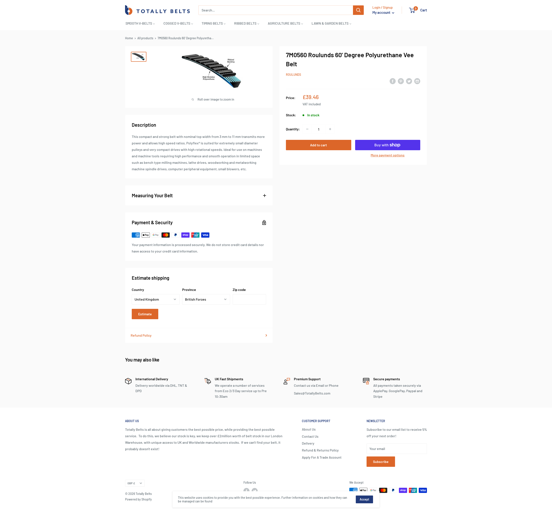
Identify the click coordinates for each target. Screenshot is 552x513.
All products (145, 38)
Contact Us (310, 436)
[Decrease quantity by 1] (307, 129)
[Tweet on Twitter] (409, 80)
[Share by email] (417, 80)
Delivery (308, 443)
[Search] (358, 10)
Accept (364, 499)
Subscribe (381, 461)
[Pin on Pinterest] (401, 80)
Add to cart (318, 145)
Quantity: (293, 129)
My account (381, 12)
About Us (309, 429)
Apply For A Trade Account (322, 457)
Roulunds (293, 74)
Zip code (239, 289)
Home (129, 38)
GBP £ (131, 483)
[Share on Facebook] (393, 80)
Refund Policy (141, 335)
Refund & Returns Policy (320, 450)
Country (138, 289)
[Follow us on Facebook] (246, 491)
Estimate (145, 314)
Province (189, 289)
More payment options (388, 155)
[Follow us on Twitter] (255, 491)
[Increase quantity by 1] (330, 129)
